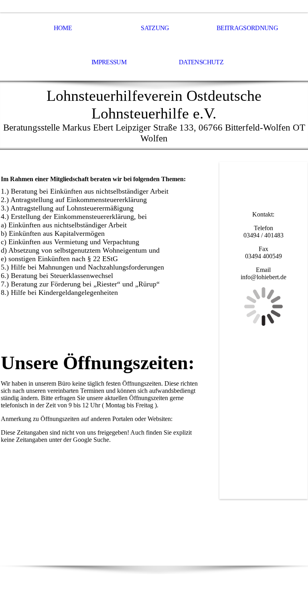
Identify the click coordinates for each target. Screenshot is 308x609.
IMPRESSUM (108, 62)
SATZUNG (155, 28)
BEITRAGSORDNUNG (247, 28)
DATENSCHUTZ (201, 62)
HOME (63, 28)
